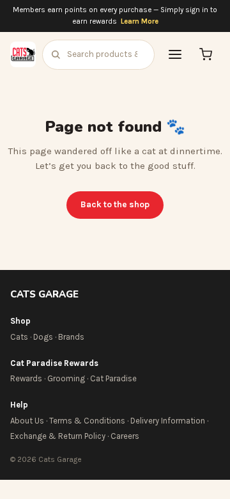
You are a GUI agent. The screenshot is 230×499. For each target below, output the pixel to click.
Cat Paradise (113, 378)
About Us (27, 420)
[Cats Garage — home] (23, 54)
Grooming (66, 378)
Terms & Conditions (87, 420)
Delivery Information (167, 420)
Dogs (43, 337)
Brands (71, 337)
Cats (19, 337)
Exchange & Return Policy (57, 436)
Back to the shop (115, 204)
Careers (125, 436)
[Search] (55, 54)
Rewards (26, 378)
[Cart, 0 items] (206, 54)
